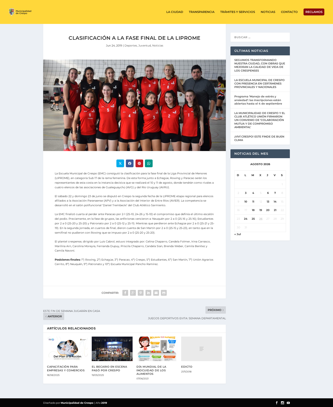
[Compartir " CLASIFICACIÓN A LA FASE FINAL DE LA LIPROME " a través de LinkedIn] (148, 293)
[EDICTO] (201, 349)
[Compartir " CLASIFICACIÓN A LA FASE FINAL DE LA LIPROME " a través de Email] (156, 293)
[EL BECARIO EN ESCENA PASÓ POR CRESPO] (112, 349)
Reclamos (313, 12)
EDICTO (186, 366)
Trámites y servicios (237, 12)
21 (275, 210)
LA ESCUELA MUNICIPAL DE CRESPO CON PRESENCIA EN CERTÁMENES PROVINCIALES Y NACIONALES (259, 83)
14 (275, 201)
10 (245, 201)
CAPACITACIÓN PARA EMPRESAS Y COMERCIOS (66, 368)
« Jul (237, 234)
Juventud (144, 45)
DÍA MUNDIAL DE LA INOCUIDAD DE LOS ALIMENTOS (151, 370)
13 (268, 201)
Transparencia (201, 12)
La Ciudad (174, 12)
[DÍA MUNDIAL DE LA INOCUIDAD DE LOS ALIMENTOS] (156, 349)
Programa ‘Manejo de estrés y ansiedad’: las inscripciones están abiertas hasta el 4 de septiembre (258, 100)
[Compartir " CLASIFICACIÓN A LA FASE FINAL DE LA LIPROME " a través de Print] (164, 293)
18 (253, 210)
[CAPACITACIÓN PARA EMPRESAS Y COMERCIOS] (67, 349)
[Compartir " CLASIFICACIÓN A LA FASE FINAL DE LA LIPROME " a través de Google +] (133, 293)
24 (245, 218)
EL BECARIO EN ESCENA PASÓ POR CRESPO (109, 368)
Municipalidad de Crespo (77, 402)
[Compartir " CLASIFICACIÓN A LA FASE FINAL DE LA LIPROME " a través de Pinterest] (141, 293)
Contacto (289, 12)
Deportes (130, 45)
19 (260, 210)
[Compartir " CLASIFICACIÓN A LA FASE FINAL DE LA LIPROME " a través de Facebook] (125, 293)
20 (268, 210)
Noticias (268, 12)
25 (253, 218)
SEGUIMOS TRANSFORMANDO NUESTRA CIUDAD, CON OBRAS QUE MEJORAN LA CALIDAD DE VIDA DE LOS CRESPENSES (259, 65)
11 (253, 201)
